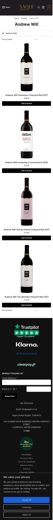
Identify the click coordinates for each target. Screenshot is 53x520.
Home (16, 18)
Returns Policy (26, 465)
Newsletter (26, 454)
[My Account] (43, 7)
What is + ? (9, 389)
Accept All (26, 500)
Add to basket (26, 103)
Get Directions (26, 403)
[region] (26, 496)
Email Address (9, 378)
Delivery (26, 469)
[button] (48, 7)
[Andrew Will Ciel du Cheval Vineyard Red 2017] (26, 201)
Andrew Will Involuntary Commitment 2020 (26, 162)
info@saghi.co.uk (29, 409)
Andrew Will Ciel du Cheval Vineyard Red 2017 (26, 229)
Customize (26, 507)
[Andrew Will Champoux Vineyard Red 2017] (26, 67)
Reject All (26, 514)
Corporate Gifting (26, 472)
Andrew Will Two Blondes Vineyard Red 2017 (26, 297)
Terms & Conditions (26, 461)
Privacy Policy (26, 458)
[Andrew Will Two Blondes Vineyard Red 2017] (26, 268)
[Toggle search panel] (38, 7)
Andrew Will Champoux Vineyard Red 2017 (26, 95)
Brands (24, 18)
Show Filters (11, 33)
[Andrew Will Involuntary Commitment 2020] (26, 134)
